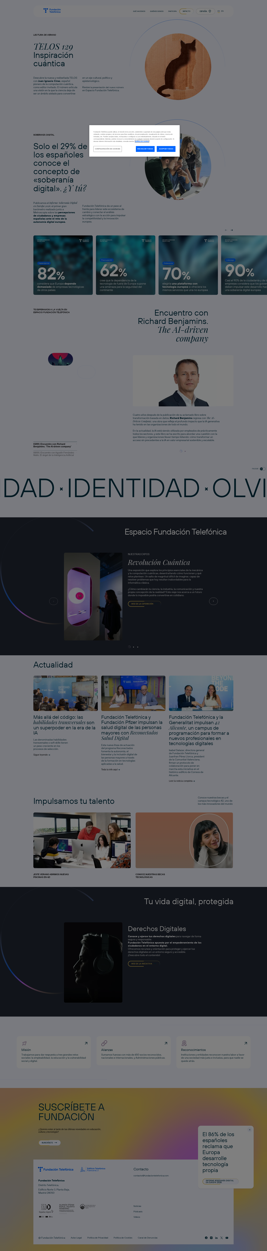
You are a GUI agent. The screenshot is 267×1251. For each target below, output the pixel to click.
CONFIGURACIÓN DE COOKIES (107, 149)
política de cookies (142, 141)
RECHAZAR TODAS (145, 149)
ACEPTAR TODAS (166, 149)
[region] (134, 141)
